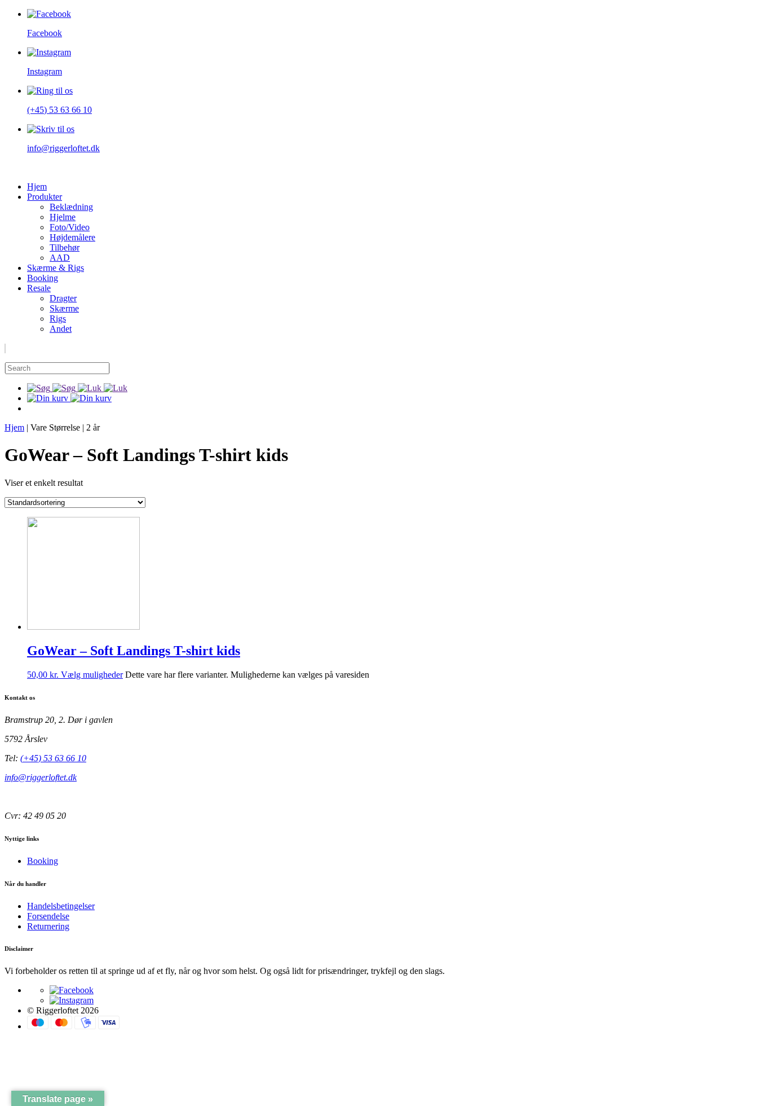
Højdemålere (72, 237)
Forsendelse (48, 916)
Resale (39, 288)
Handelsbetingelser (61, 906)
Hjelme (63, 217)
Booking (42, 278)
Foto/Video (70, 227)
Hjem (37, 186)
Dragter (63, 298)
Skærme (64, 308)
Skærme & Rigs (55, 268)
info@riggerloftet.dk (41, 777)
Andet (61, 328)
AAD (60, 257)
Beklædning (71, 207)
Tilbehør (64, 247)
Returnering (48, 926)
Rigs (58, 318)
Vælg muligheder (92, 674)
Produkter (44, 196)
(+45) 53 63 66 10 (53, 758)
